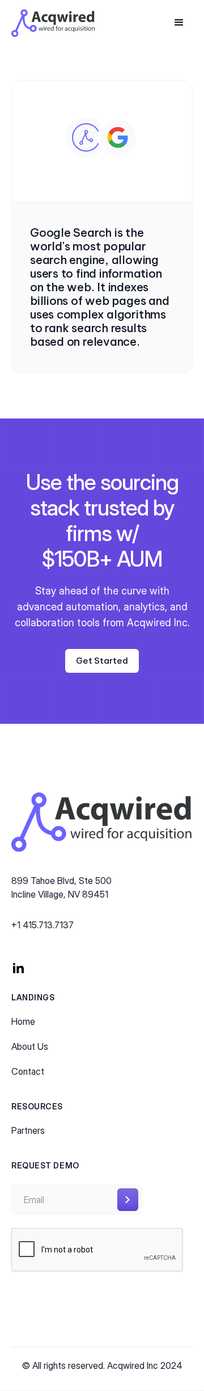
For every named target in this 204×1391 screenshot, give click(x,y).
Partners (28, 1130)
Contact (27, 1071)
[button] (179, 22)
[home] (53, 23)
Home (23, 1021)
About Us (29, 1046)
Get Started (102, 660)
